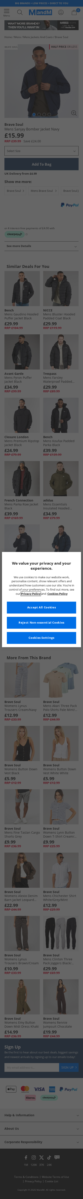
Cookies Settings (41, 638)
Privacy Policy (31, 594)
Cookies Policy (57, 594)
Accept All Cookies (41, 607)
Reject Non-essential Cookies (41, 622)
